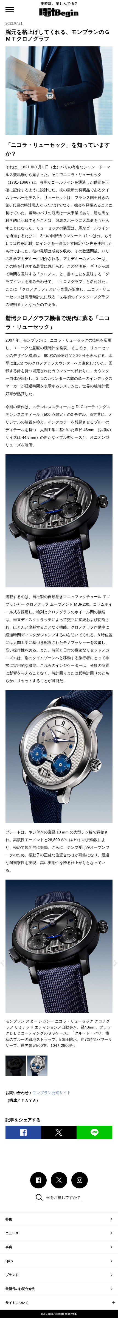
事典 (8, 1247)
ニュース (12, 1233)
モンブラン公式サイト (51, 1092)
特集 (8, 1219)
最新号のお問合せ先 (20, 1289)
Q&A (9, 1261)
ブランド (12, 1275)
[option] (59, 964)
